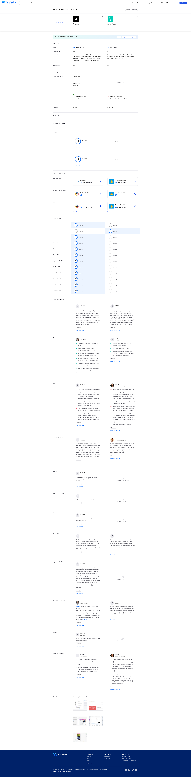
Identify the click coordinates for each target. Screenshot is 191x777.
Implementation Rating (58, 261)
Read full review (80, 330)
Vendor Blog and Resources (129, 760)
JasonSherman (117, 439)
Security (63, 769)
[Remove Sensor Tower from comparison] (137, 16)
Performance (56, 249)
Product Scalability (57, 278)
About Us (89, 756)
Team (88, 758)
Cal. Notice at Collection (92, 769)
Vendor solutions (141, 3)
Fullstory (76, 24)
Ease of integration (57, 273)
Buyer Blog (107, 758)
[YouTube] (125, 770)
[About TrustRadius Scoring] (74, 47)
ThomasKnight (83, 654)
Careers (88, 760)
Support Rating (56, 255)
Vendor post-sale (57, 284)
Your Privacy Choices (80, 769)
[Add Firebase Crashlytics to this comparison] (135, 181)
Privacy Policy (70, 769)
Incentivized (79, 327)
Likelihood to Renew (58, 231)
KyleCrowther (83, 305)
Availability (55, 243)
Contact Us (89, 763)
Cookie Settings (103, 769)
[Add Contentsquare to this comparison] (100, 194)
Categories (131, 3)
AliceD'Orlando (83, 339)
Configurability (56, 267)
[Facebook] (129, 770)
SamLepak (117, 384)
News (88, 762)
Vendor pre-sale (57, 290)
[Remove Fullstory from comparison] (102, 16)
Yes (119, 37)
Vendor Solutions (126, 756)
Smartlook (78, 606)
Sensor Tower (112, 24)
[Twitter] (133, 770)
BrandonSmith (83, 602)
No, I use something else (129, 37)
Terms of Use (56, 769)
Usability (55, 237)
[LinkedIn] (136, 770)
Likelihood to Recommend (59, 225)
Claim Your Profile (126, 758)
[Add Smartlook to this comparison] (100, 181)
